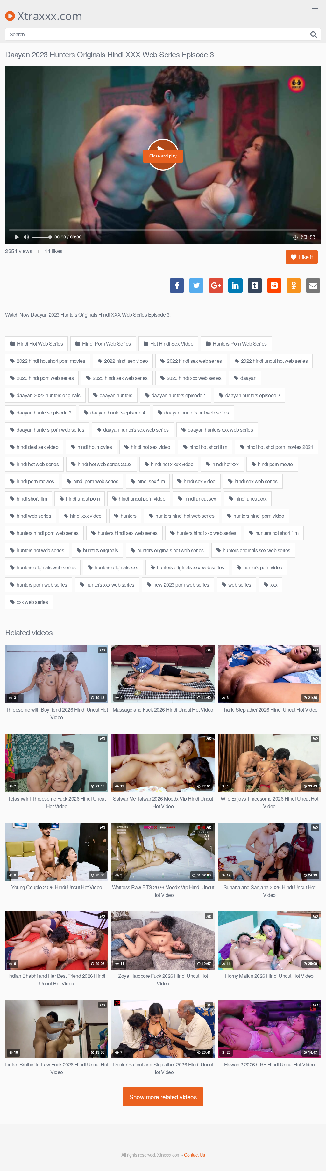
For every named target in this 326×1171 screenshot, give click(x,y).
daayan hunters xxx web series (220, 429)
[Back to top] (308, 1150)
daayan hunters (115, 395)
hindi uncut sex (199, 498)
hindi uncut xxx (250, 498)
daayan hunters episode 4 (117, 412)
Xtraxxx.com (48, 16)
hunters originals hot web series (170, 550)
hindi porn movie (275, 464)
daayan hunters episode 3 (44, 412)
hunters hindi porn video (258, 515)
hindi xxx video (85, 515)
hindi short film (31, 498)
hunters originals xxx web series (190, 567)
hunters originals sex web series (256, 550)
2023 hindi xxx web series (193, 378)
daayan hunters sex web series (135, 429)
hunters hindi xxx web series (205, 533)
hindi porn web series (95, 481)
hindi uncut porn (82, 498)
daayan (248, 378)
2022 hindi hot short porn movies (50, 360)
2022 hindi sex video (125, 360)
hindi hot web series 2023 (104, 464)
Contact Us (194, 1154)
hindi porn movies (35, 481)
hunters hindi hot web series (184, 515)
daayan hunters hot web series (196, 412)
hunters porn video (262, 567)
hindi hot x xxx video (171, 464)
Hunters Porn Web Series (239, 343)
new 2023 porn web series (180, 584)
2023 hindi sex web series (120, 378)
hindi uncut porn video (142, 498)
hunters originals (100, 550)
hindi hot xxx (225, 464)
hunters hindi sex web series (127, 533)
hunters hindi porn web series (47, 533)
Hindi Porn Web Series (106, 343)
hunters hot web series (40, 550)
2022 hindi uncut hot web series (274, 360)
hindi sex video (199, 481)
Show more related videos (163, 1096)
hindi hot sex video (150, 446)
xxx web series (32, 601)
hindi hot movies (94, 446)
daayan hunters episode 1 (178, 395)
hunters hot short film (276, 533)
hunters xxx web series (109, 584)
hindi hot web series (37, 464)
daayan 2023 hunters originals (48, 395)
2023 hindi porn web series (45, 378)
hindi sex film (150, 481)
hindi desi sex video (37, 446)
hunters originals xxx (116, 567)
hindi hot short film (207, 446)
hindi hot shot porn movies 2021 (279, 446)
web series (239, 584)
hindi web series (33, 515)
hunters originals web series (46, 567)
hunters (127, 515)
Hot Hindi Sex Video (171, 343)
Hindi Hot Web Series (39, 343)
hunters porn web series (41, 584)
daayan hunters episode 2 (252, 395)
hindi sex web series (255, 481)
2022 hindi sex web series (194, 360)
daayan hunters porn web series (50, 429)
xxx (273, 584)
